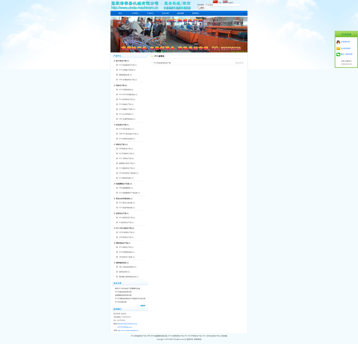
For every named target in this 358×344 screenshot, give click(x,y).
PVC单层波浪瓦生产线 (162, 63)
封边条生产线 (121, 125)
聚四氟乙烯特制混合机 (127, 277)
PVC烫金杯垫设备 (126, 208)
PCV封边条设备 (121, 302)
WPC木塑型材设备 (126, 119)
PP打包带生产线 (125, 237)
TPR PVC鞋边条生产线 (127, 134)
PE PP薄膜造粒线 (125, 252)
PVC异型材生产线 (126, 99)
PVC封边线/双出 (125, 129)
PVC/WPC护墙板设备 (127, 95)
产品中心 (150, 13)
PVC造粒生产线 (125, 247)
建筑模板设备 (124, 75)
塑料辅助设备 (121, 263)
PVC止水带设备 (125, 114)
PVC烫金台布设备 (126, 203)
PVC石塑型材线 (125, 90)
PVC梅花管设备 (125, 178)
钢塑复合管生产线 (126, 163)
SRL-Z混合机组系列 (126, 267)
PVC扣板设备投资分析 (123, 292)
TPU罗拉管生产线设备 (127, 173)
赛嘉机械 (197, 339)
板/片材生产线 (121, 61)
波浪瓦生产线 (121, 213)
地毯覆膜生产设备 (122, 184)
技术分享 (165, 13)
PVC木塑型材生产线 (176, 336)
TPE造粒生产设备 (125, 257)
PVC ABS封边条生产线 (210, 336)
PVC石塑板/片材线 (126, 70)
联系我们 (195, 13)
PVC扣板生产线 (125, 104)
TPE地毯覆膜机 (124, 188)
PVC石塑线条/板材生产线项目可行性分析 (130, 299)
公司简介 (135, 13)
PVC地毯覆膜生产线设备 (128, 193)
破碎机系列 (123, 272)
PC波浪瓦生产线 (125, 222)
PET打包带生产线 (125, 232)
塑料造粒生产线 (122, 243)
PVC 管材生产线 (125, 158)
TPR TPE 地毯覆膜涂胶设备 (157, 336)
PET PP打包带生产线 (124, 228)
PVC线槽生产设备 (126, 109)
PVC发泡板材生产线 (126, 65)
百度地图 (224, 336)
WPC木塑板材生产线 (127, 80)
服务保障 (180, 13)
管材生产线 (120, 144)
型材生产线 (120, 85)
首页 (120, 13)
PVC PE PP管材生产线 (193, 336)
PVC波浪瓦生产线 (126, 218)
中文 (220, 2)
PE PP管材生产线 (125, 154)
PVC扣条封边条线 (126, 139)
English (230, 2)
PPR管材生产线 (125, 149)
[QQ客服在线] (343, 44)
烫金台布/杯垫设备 (123, 199)
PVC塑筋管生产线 (126, 168)
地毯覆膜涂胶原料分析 (123, 295)
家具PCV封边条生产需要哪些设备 (127, 288)
